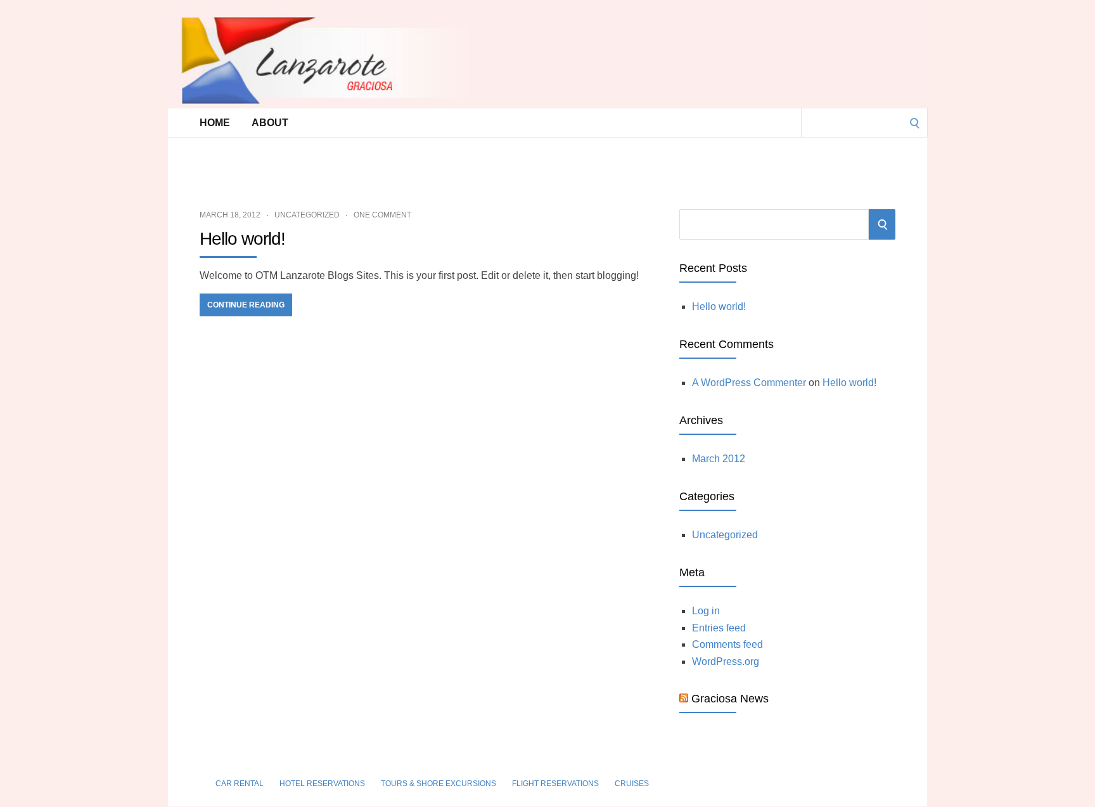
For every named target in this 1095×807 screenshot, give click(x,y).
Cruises (632, 783)
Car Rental (239, 783)
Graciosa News (730, 698)
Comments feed (727, 644)
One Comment (382, 214)
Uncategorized (307, 214)
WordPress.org (725, 661)
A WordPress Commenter (749, 382)
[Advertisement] (519, 165)
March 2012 (718, 458)
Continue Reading (246, 304)
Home (215, 122)
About (270, 122)
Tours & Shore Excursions (438, 783)
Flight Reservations (555, 783)
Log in (706, 610)
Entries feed (719, 628)
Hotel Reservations (322, 783)
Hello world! (242, 239)
